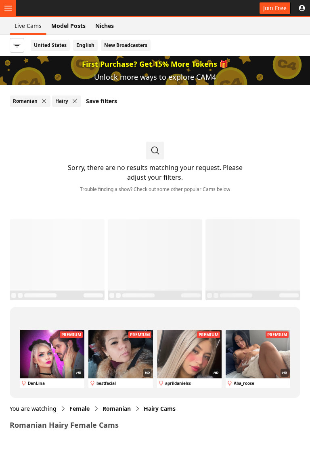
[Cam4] (45, 8)
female (79, 408)
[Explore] (8, 8)
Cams (160, 408)
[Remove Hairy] (75, 101)
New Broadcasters (125, 45)
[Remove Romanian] (44, 101)
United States (50, 45)
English (85, 45)
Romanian (117, 408)
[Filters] (17, 45)
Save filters (101, 101)
